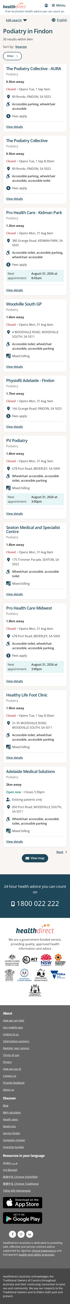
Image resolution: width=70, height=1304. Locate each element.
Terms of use (11, 1055)
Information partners (16, 1041)
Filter (14, 56)
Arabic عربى (10, 1163)
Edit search (14, 20)
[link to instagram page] (21, 1234)
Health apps (10, 1119)
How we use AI (12, 1069)
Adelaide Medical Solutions (30, 771)
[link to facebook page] (12, 1234)
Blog (5, 1105)
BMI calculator (12, 1112)
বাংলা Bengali (10, 1170)
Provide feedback (13, 1082)
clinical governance (44, 1250)
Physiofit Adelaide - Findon (30, 380)
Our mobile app (13, 1027)
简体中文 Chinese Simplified (20, 1177)
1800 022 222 (37, 903)
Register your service (16, 1048)
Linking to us (11, 1034)
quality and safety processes (36, 1254)
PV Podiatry (16, 440)
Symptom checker (14, 1140)
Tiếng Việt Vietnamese (17, 1190)
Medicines (9, 1126)
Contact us (9, 1076)
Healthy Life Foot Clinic (26, 695)
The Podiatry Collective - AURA (33, 68)
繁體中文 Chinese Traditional (21, 1183)
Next (59, 852)
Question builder (13, 1147)
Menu (60, 5)
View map (39, 859)
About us (8, 1089)
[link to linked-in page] (29, 1234)
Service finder (11, 1133)
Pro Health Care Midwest (29, 608)
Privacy (7, 1062)
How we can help (13, 1020)
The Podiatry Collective (27, 140)
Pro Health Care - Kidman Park (34, 212)
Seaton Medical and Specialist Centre (33, 529)
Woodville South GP (24, 304)
